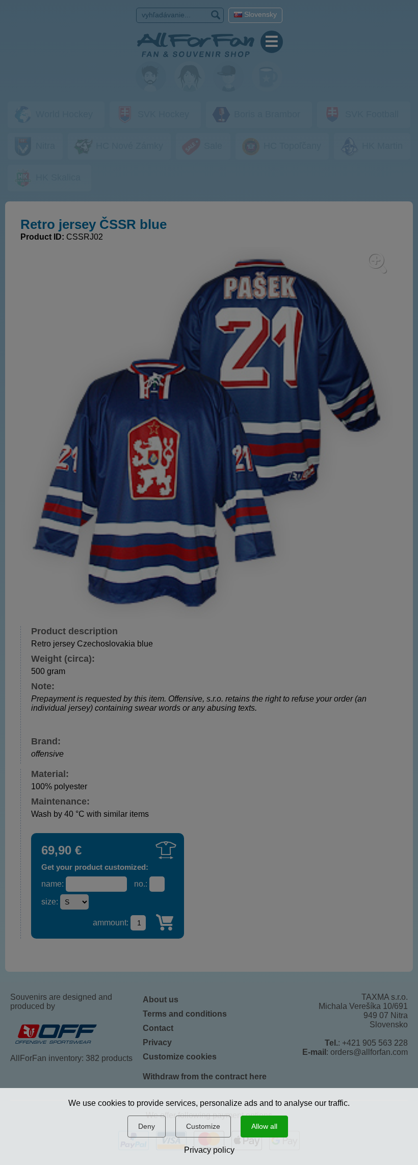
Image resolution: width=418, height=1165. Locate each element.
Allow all (264, 1126)
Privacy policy (209, 1150)
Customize (203, 1126)
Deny (146, 1126)
